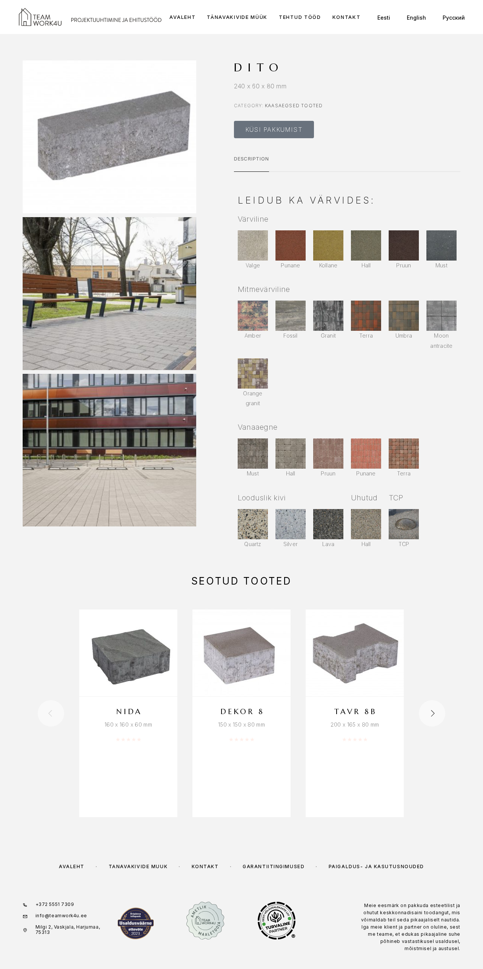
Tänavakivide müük (237, 17)
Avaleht (182, 17)
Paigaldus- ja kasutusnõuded (376, 866)
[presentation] (51, 713)
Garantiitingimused (274, 866)
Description (251, 159)
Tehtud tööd (300, 17)
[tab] (251, 163)
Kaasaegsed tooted (294, 105)
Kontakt (346, 17)
